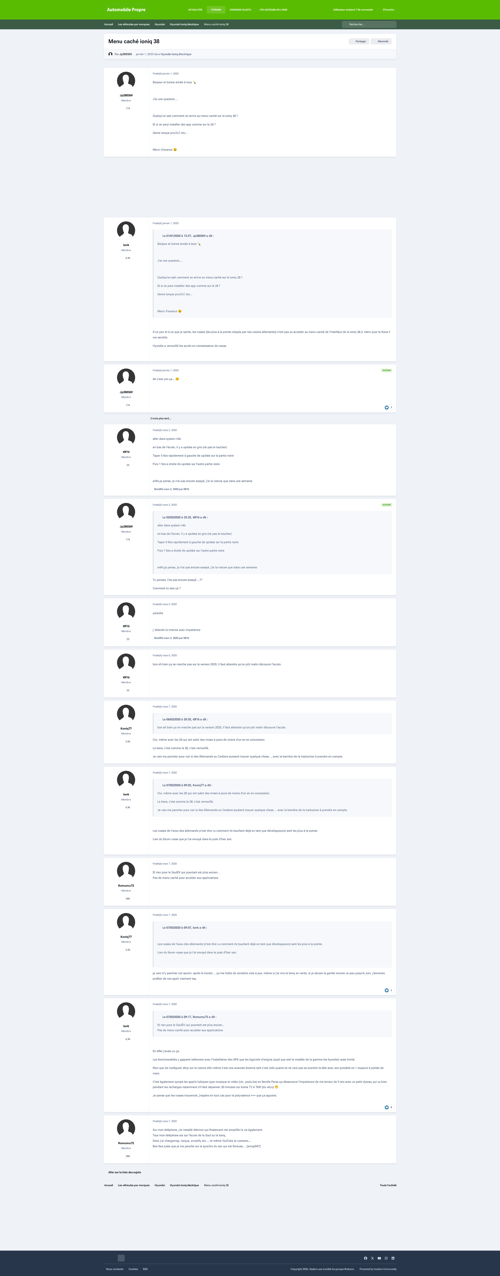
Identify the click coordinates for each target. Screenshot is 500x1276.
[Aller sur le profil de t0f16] (126, 437)
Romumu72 (126, 885)
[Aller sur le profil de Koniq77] (126, 714)
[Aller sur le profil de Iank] (126, 230)
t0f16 (126, 452)
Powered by (378, 1269)
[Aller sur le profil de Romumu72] (126, 871)
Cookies (133, 1269)
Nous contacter (115, 1269)
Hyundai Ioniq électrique (176, 54)
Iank (126, 245)
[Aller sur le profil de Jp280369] (110, 54)
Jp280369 (125, 54)
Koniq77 (126, 728)
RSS (145, 1269)
